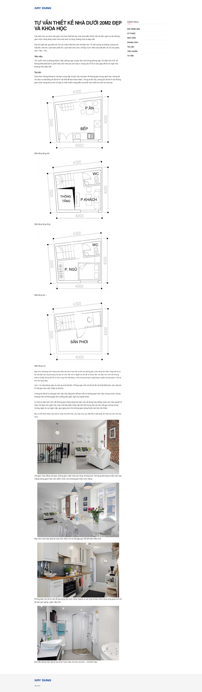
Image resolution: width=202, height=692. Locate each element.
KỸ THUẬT (131, 33)
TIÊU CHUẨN (132, 51)
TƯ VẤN (130, 55)
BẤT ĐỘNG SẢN (133, 29)
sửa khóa (37, 686)
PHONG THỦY (132, 42)
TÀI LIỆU (130, 47)
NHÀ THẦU (131, 38)
